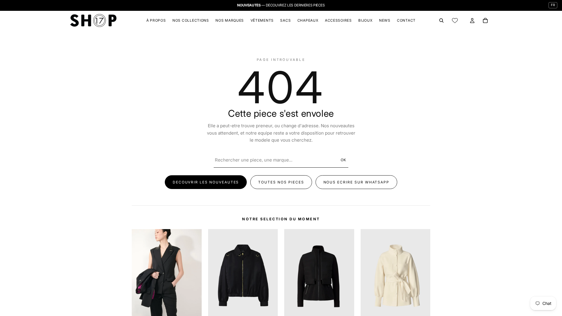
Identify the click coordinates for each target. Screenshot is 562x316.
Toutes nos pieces (281, 182)
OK (344, 160)
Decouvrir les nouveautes (206, 182)
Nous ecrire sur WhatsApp (356, 182)
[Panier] (485, 20)
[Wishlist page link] (454, 20)
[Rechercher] (441, 20)
